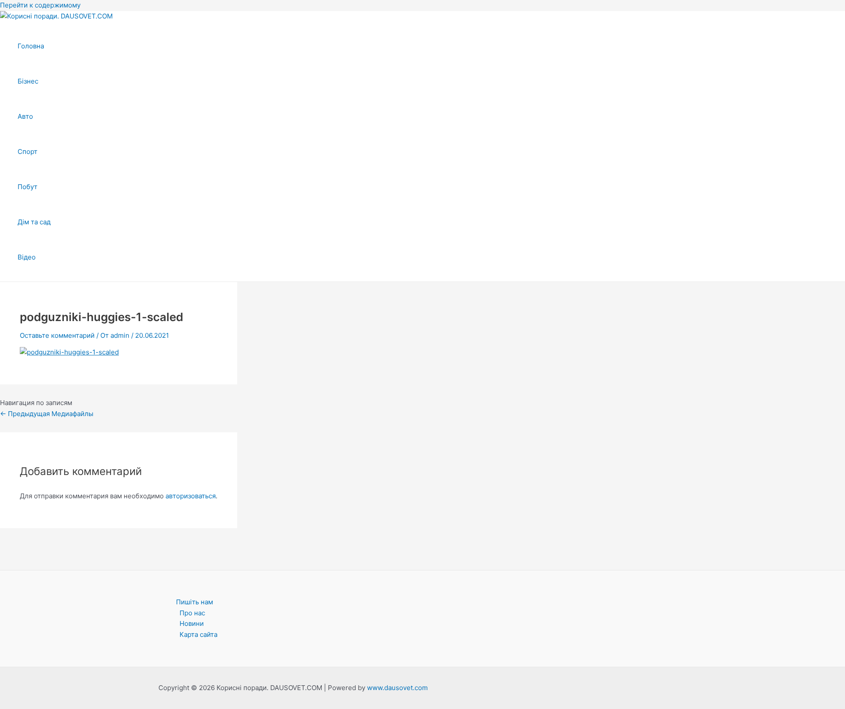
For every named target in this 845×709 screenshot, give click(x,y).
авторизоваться (190, 496)
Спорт (27, 151)
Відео (27, 257)
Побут (27, 187)
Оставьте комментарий (57, 335)
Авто (25, 116)
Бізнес (28, 81)
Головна (31, 46)
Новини (192, 623)
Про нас (192, 613)
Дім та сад (34, 222)
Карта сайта (198, 634)
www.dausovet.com (397, 687)
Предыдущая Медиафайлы (46, 413)
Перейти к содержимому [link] (40, 5)
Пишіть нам (194, 602)
